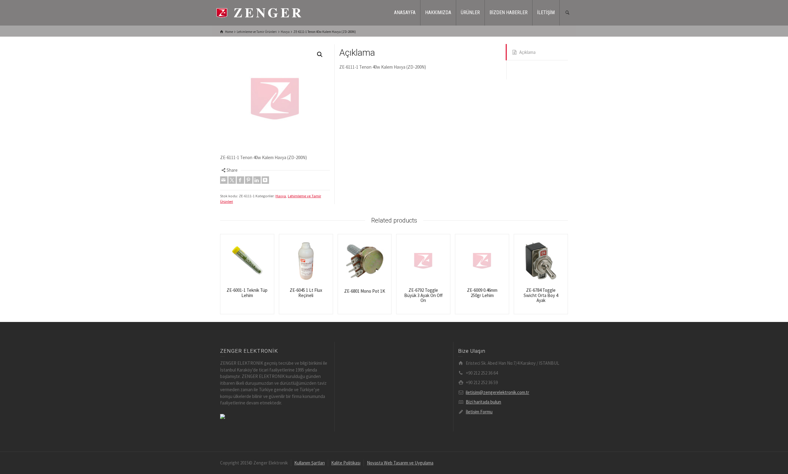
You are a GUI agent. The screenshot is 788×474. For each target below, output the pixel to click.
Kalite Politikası (345, 463)
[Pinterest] (248, 180)
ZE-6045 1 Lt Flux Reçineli (306, 292)
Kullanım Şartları (309, 463)
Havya (280, 196)
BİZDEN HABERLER (508, 12)
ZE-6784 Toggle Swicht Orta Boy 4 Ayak (541, 295)
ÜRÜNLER (470, 12)
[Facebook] (240, 180)
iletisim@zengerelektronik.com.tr (497, 392)
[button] (319, 54)
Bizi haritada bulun (483, 402)
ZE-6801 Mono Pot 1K (364, 291)
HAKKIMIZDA (438, 12)
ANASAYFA (405, 12)
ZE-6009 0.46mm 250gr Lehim (482, 292)
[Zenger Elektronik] (258, 12)
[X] (232, 180)
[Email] (223, 180)
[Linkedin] (257, 180)
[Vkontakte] (265, 180)
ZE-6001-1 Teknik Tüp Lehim (247, 292)
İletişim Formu (479, 412)
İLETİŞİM (546, 12)
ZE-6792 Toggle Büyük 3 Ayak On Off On (423, 295)
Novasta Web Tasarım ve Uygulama (400, 463)
